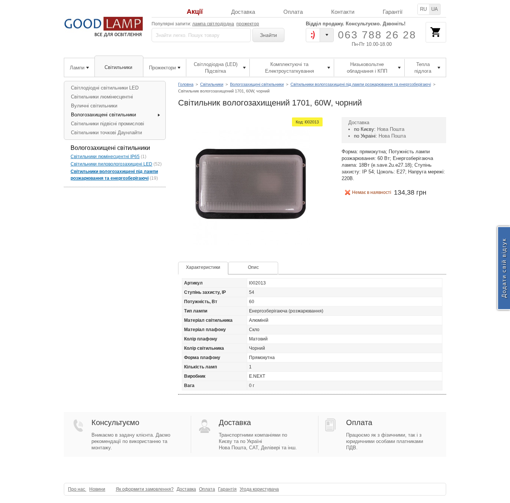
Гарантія (227, 489)
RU (423, 9)
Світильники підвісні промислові (107, 123)
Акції (195, 11)
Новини (97, 489)
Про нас (77, 489)
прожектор (247, 23)
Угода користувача (259, 489)
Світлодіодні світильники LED (105, 88)
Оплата (293, 12)
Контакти (342, 12)
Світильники (211, 84)
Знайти (268, 35)
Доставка (243, 12)
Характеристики (203, 267)
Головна (185, 84)
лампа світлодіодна (213, 23)
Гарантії (392, 12)
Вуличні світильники (94, 106)
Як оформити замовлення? (145, 489)
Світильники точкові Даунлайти (106, 132)
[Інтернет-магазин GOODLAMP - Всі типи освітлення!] (104, 27)
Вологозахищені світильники (257, 84)
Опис (253, 267)
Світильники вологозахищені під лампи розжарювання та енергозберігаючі (360, 84)
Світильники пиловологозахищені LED (111, 164)
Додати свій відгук (504, 268)
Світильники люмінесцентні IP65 (105, 156)
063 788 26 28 (377, 35)
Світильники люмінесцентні (102, 97)
